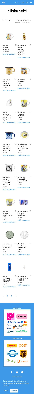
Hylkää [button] (6, 390)
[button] (16, 2)
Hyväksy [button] (14, 390)
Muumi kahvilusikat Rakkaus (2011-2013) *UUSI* (7, 279)
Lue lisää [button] (6, 385)
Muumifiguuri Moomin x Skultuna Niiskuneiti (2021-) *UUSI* (22, 49)
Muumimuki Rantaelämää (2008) (21, 81)
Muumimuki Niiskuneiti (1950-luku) (6, 47)
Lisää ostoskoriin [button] (9, 54)
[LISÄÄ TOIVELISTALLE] (15, 45)
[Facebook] (11, 372)
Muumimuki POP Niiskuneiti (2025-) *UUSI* (23, 213)
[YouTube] (17, 372)
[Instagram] (22, 372)
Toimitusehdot (17, 377)
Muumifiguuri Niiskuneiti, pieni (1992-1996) (23, 278)
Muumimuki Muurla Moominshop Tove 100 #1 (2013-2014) (7, 180)
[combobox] (23, 20)
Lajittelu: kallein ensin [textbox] (23, 20)
